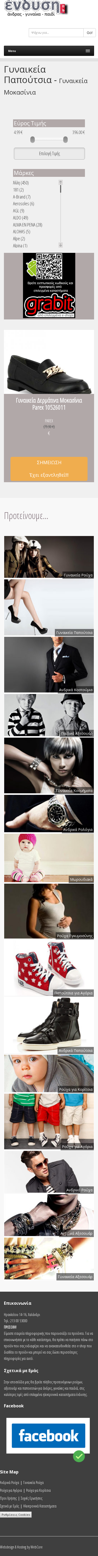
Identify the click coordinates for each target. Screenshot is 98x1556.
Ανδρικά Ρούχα (9, 1482)
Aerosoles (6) (23, 204)
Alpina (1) (20, 246)
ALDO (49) (20, 218)
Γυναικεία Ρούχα (33, 1482)
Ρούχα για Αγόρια (11, 1490)
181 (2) (18, 190)
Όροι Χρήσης (8, 1498)
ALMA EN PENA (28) (27, 225)
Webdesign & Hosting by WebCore (21, 1547)
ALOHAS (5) (21, 232)
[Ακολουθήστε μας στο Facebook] (49, 1466)
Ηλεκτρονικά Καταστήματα (39, 1505)
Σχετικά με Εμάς (9, 1505)
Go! (90, 32)
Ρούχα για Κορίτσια (38, 1490)
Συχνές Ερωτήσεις (31, 1498)
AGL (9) (18, 211)
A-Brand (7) (22, 197)
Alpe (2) (19, 239)
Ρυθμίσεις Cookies (16, 1515)
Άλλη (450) (21, 183)
